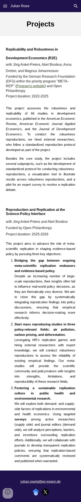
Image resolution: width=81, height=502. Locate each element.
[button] (5, 6)
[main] (40, 24)
